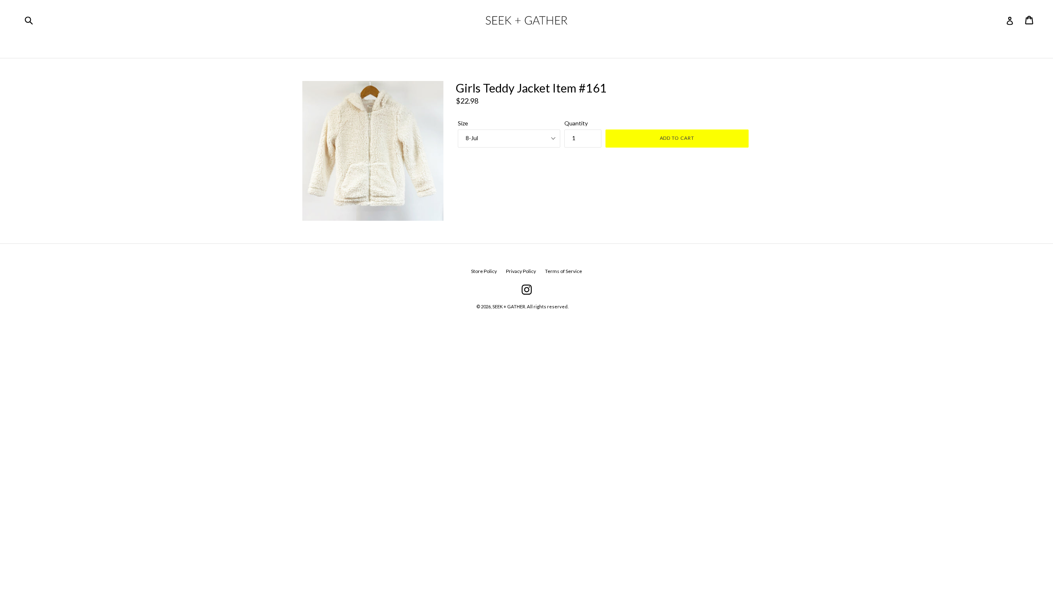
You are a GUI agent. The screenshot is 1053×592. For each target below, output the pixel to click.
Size (463, 123)
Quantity (576, 123)
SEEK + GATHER (508, 306)
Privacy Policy (521, 271)
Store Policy (484, 271)
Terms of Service (563, 271)
